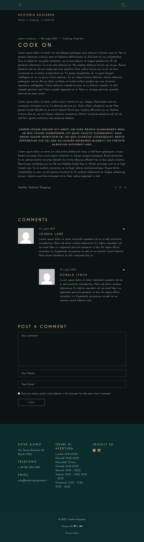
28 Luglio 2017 (49, 39)
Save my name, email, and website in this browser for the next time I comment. (66, 393)
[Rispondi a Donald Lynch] (124, 270)
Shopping (44, 187)
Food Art (79, 39)
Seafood (33, 187)
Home (21, 20)
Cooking (34, 20)
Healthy (22, 187)
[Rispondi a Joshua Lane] (124, 229)
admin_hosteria (27, 39)
